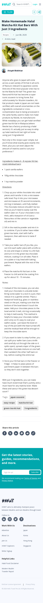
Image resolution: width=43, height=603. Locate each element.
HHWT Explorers (8, 546)
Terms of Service (30, 478)
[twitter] (11, 433)
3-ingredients (30, 408)
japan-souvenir (17, 397)
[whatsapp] (22, 433)
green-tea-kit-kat (12, 408)
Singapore (27, 546)
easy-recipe (9, 402)
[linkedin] (17, 433)
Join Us (4, 541)
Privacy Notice (7, 480)
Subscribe (35, 472)
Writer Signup (7, 551)
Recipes (6, 35)
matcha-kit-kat (26, 402)
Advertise (5, 530)
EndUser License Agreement (11, 584)
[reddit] (28, 433)
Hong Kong (27, 541)
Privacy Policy (30, 584)
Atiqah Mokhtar (15, 70)
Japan (25, 530)
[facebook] (5, 433)
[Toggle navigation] (40, 4)
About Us (5, 535)
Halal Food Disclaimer (10, 563)
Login (35, 4)
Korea (25, 535)
